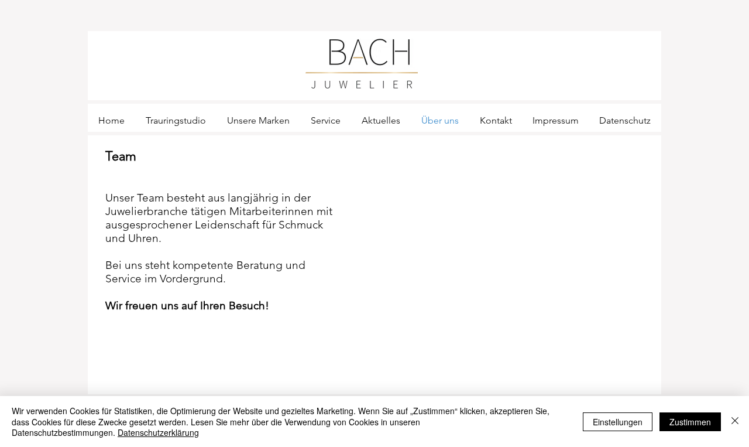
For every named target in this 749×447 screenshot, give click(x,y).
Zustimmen (690, 422)
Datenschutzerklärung (158, 432)
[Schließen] (735, 421)
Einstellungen (618, 422)
